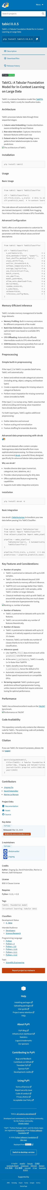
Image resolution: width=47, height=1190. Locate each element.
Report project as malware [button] (23, 970)
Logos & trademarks (23, 1040)
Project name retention (22, 1012)
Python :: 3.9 (11, 946)
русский (28, 1168)
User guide (22, 1009)
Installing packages (22, 1002)
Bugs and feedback (23, 1058)
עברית (35, 1168)
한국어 (25, 1170)
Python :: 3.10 (11, 949)
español (22, 1164)
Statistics (23, 1037)
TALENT (42, 706)
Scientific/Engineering (15, 962)
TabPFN (39, 99)
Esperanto (42, 1168)
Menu (38, 4)
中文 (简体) (9, 1168)
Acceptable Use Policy (22, 1100)
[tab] (23, 51)
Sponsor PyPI (23, 1068)
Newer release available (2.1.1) (17, 834)
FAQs (24, 1015)
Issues (7, 810)
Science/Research (13, 933)
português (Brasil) (13, 1166)
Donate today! (23, 1123)
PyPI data (7, 826)
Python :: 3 (10, 943)
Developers (10, 930)
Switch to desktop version (24, 1152)
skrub (17, 455)
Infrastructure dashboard (22, 1033)
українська (24, 1166)
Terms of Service (22, 1086)
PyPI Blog (23, 1030)
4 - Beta (9, 922)
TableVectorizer (18, 517)
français (30, 1164)
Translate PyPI (22, 1065)
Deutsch (41, 1166)
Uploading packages (22, 1005)
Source (8, 814)
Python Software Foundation (25, 1137)
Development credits (22, 1072)
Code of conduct (22, 1093)
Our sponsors (23, 1043)
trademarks (20, 1130)
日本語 (37, 1164)
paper (7, 750)
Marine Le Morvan (11, 794)
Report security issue (23, 1090)
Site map (23, 1140)
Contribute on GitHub (22, 1062)
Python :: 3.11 (11, 952)
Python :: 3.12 (11, 954)
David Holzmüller (11, 791)
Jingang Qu (8, 787)
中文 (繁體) (18, 1168)
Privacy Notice (22, 1096)
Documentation (11, 806)
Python (9, 941)
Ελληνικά (34, 1166)
